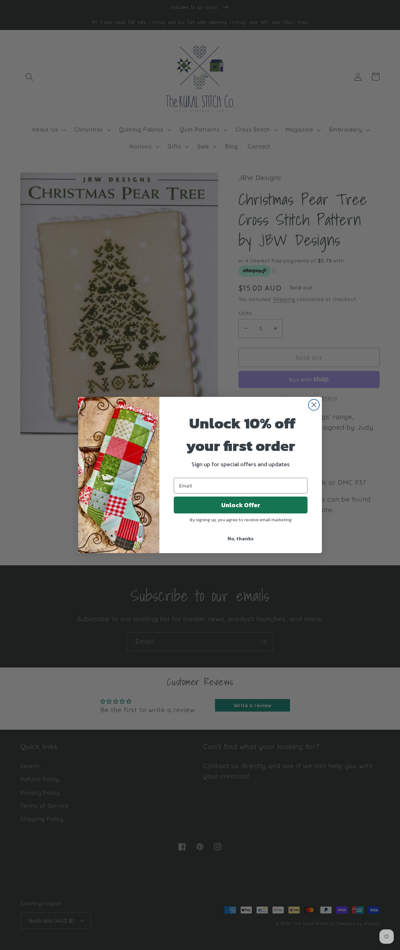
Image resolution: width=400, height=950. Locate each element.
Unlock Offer (240, 505)
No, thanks (241, 538)
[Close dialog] (313, 404)
